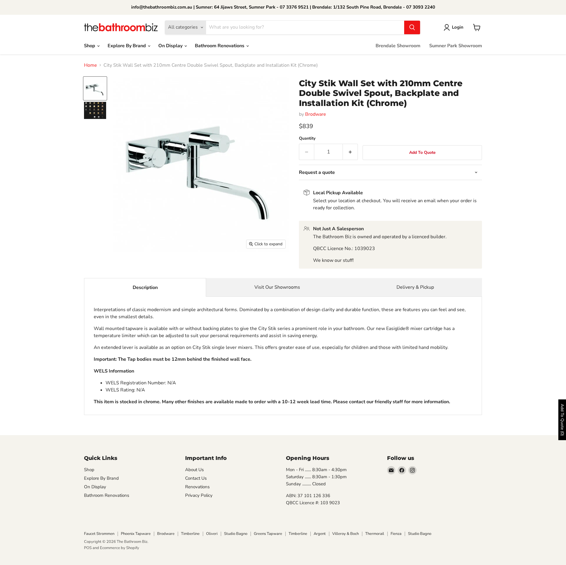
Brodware (315, 114)
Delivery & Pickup (415, 287)
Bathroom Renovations (220, 46)
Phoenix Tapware (136, 533)
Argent (320, 533)
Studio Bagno (235, 533)
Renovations (197, 487)
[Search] (412, 27)
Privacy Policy (199, 495)
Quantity (307, 138)
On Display (171, 46)
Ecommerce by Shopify (119, 548)
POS (88, 548)
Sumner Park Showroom (455, 46)
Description (145, 287)
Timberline (190, 533)
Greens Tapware (268, 533)
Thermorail (374, 533)
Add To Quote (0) (562, 420)
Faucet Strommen (99, 533)
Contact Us (196, 478)
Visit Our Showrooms (277, 287)
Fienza (396, 533)
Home (90, 65)
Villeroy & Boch (345, 533)
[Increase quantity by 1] (350, 152)
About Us (194, 470)
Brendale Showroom (398, 46)
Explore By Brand (127, 46)
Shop (90, 46)
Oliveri (212, 533)
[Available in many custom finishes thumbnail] (95, 110)
